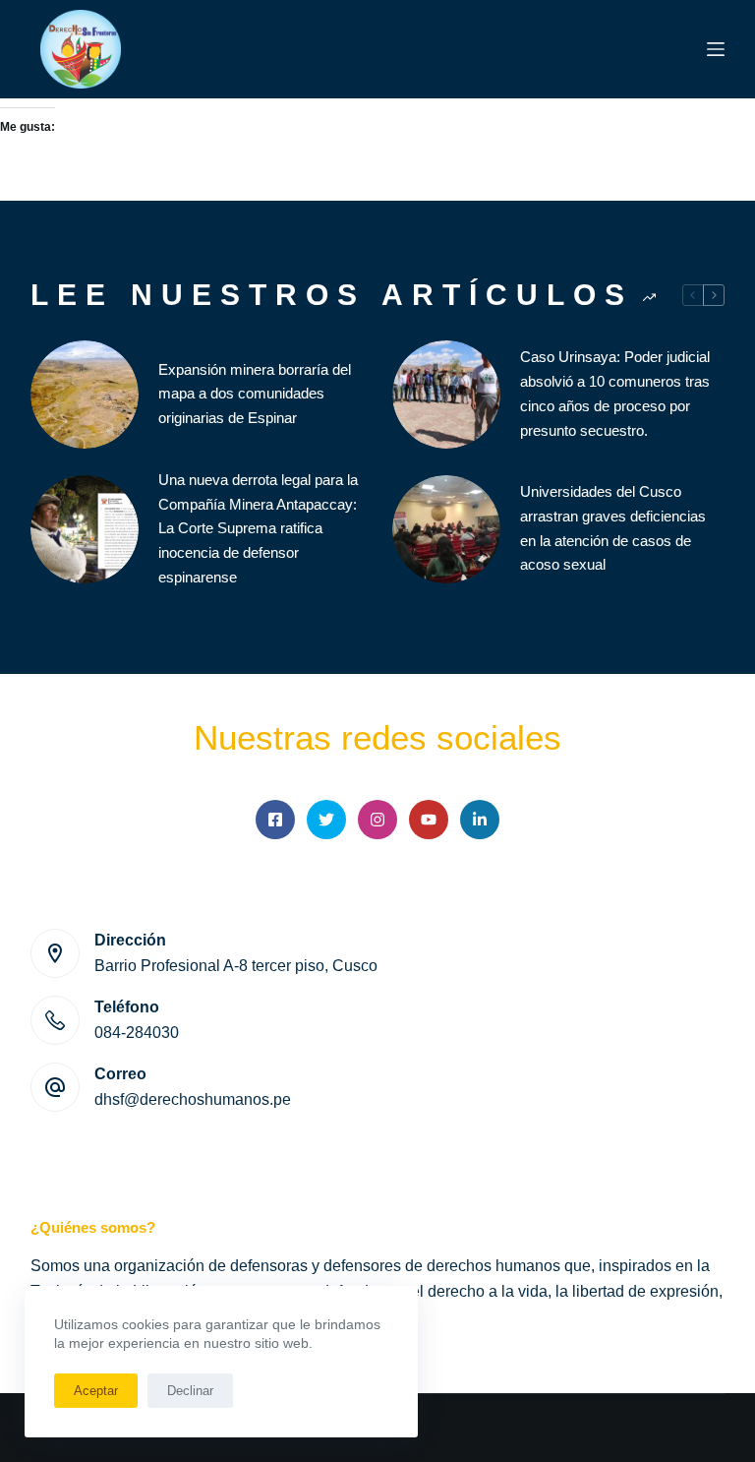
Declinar (190, 1390)
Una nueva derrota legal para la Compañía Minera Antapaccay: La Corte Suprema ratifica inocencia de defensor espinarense (258, 528)
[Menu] (716, 49)
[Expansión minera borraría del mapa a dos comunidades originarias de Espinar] (84, 394)
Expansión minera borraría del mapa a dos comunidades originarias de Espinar (254, 394)
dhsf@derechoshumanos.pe (192, 1099)
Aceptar (96, 1390)
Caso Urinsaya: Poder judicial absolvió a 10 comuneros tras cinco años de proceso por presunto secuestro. (615, 393)
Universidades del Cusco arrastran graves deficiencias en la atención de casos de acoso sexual (613, 528)
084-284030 (136, 1032)
